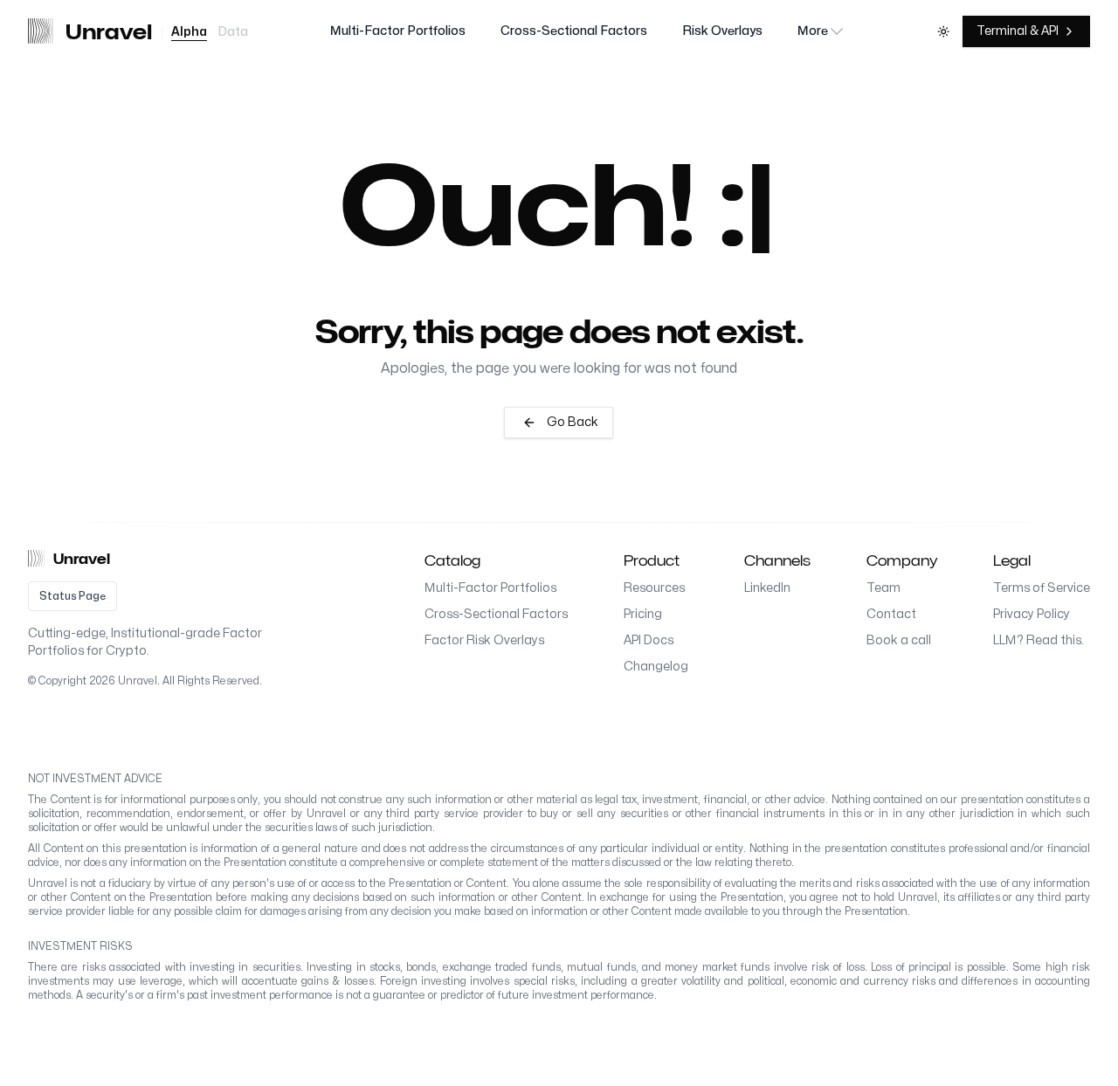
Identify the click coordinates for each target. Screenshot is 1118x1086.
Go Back (572, 422)
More (812, 31)
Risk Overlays (722, 31)
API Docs (648, 640)
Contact (891, 614)
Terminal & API (1018, 31)
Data (232, 32)
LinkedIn (767, 588)
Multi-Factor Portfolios (398, 31)
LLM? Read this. (1038, 640)
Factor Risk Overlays (484, 640)
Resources (654, 588)
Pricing (643, 614)
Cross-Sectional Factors (573, 31)
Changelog (656, 666)
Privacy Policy (1031, 614)
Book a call (898, 640)
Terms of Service (1041, 588)
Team (883, 588)
